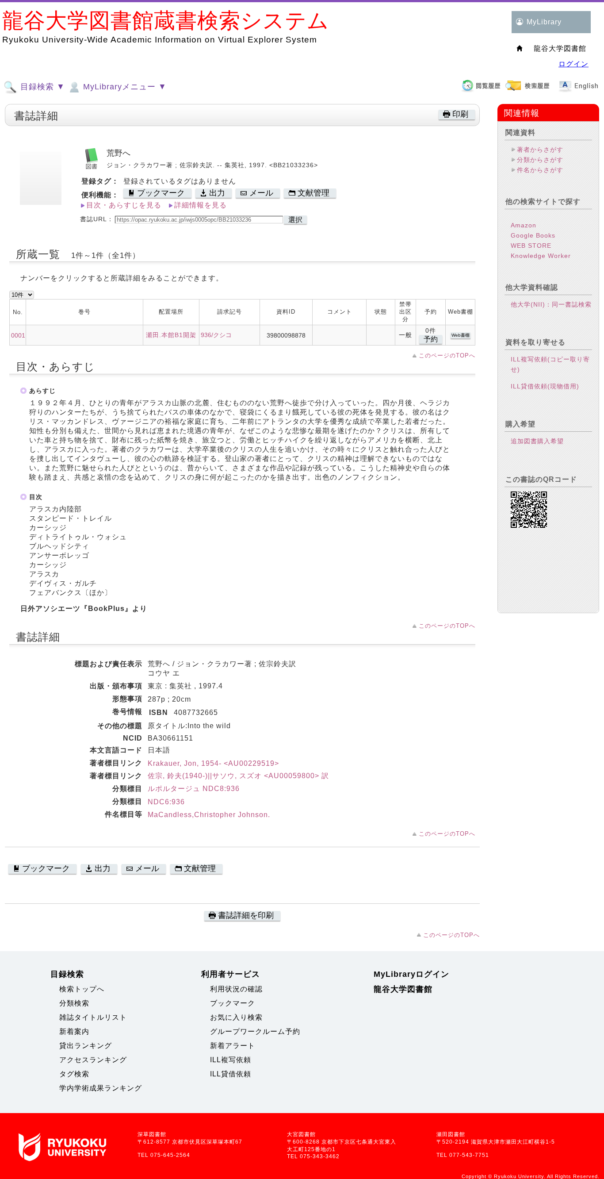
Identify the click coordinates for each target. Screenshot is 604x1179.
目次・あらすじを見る (123, 205)
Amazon (523, 225)
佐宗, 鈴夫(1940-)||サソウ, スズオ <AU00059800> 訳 (238, 776)
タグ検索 (74, 1074)
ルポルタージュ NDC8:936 (194, 788)
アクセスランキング (93, 1060)
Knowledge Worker (541, 255)
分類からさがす (540, 159)
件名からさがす (540, 169)
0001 (18, 335)
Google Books (533, 235)
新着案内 (74, 1031)
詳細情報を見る (200, 205)
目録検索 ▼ (41, 86)
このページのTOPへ (447, 355)
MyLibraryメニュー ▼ (123, 86)
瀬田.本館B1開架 (171, 334)
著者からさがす (540, 149)
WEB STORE (531, 245)
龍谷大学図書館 (403, 989)
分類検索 (74, 1003)
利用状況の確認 (236, 989)
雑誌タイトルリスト (93, 1017)
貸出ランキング (85, 1045)
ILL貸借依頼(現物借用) (545, 386)
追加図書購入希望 (537, 441)
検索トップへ (81, 989)
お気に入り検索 (236, 1017)
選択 (295, 219)
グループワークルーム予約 (255, 1031)
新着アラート (232, 1045)
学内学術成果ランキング (100, 1088)
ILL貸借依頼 (230, 1074)
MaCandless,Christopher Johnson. (209, 814)
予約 (431, 339)
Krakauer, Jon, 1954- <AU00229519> (213, 763)
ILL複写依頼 (230, 1060)
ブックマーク (232, 1003)
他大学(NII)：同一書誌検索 (551, 304)
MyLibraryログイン (411, 974)
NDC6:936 (166, 802)
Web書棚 (460, 335)
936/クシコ (216, 334)
